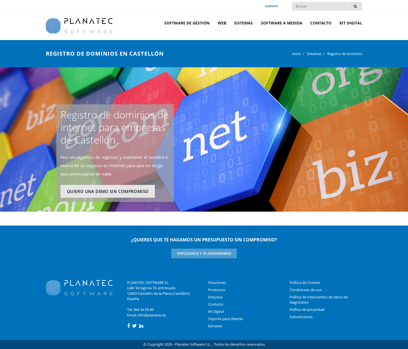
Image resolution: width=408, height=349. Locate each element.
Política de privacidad (306, 309)
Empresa (215, 297)
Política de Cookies (304, 282)
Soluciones (217, 282)
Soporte (271, 6)
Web (222, 23)
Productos (216, 289)
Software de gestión (187, 23)
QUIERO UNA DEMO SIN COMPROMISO (107, 191)
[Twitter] (134, 326)
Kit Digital (350, 23)
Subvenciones (301, 316)
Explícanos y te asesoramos (204, 253)
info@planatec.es (152, 315)
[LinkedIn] (141, 326)
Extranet (215, 325)
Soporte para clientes (225, 318)
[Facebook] (128, 326)
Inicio (296, 53)
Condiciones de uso (305, 289)
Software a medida (282, 23)
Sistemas (243, 23)
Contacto (320, 23)
